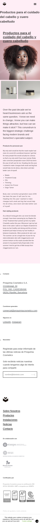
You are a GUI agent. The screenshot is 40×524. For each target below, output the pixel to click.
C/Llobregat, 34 (10, 286)
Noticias (7, 424)
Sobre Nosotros (11, 410)
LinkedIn (7, 322)
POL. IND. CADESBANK (15, 289)
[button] (35, 4)
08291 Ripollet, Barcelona (15, 292)
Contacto (8, 428)
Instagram (16, 322)
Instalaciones (10, 419)
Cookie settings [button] (27, 521)
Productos (8, 415)
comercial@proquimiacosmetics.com (20, 310)
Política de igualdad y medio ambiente (14, 511)
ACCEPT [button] (38, 521)
